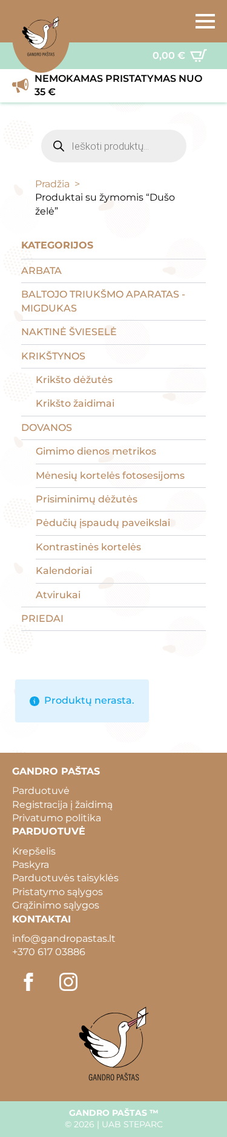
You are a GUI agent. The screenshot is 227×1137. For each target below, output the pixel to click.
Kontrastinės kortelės (88, 547)
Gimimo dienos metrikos (96, 451)
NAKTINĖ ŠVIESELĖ (69, 332)
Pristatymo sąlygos (57, 892)
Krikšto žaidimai (75, 403)
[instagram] (68, 981)
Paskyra (30, 864)
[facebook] (28, 981)
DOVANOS (46, 427)
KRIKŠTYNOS (53, 356)
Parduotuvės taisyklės (65, 878)
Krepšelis (34, 851)
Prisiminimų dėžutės (86, 499)
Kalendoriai (64, 570)
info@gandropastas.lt (64, 938)
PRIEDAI (42, 618)
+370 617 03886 (48, 952)
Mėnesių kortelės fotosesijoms (110, 475)
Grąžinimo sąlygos (55, 905)
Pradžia (52, 184)
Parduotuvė (41, 790)
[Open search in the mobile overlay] (113, 146)
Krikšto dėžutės (74, 379)
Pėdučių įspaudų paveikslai (103, 522)
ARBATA (41, 270)
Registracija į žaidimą (62, 804)
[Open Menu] (205, 21)
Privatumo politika (56, 818)
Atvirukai (58, 595)
